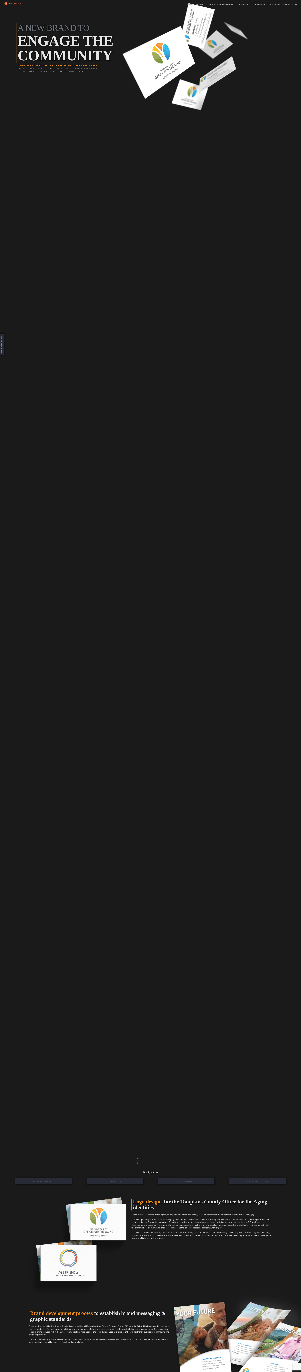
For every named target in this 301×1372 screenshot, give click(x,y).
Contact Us (290, 5)
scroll (137, 1161)
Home (190, 5)
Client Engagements (221, 5)
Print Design (186, 1181)
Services (244, 5)
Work (199, 5)
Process (260, 5)
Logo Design (115, 1181)
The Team (274, 5)
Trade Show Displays (257, 1181)
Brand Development (43, 1181)
